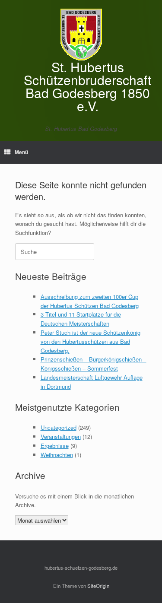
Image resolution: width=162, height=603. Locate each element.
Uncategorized (58, 427)
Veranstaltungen (61, 436)
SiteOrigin (98, 585)
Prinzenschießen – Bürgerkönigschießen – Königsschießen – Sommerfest (93, 363)
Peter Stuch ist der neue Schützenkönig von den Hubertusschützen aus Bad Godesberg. (90, 341)
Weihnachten (57, 455)
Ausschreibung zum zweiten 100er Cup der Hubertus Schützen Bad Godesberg (90, 301)
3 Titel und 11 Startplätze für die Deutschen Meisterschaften (81, 318)
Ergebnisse (55, 445)
